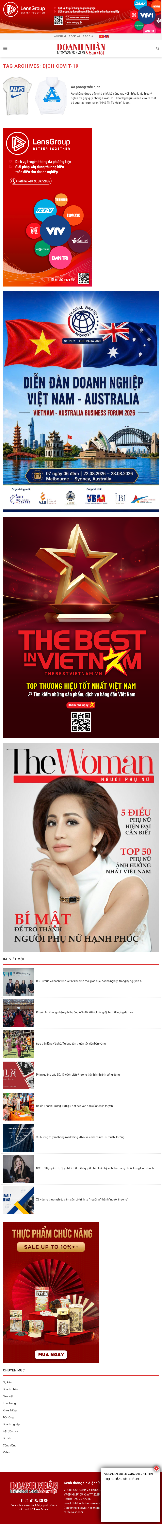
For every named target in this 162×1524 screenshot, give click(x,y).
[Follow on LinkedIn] (40, 1500)
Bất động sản (11, 1431)
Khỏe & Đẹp (10, 1410)
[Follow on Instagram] (26, 1500)
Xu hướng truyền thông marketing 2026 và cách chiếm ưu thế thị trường (80, 1137)
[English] (106, 36)
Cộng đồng (9, 1445)
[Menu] (5, 48)
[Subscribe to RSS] (36, 1500)
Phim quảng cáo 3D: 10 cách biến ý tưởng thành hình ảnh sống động (78, 1074)
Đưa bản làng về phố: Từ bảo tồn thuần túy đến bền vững (71, 1043)
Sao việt (8, 1396)
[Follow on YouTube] (45, 1500)
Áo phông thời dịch (85, 87)
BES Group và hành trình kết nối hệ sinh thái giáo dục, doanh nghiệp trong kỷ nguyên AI (89, 981)
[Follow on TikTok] (31, 1500)
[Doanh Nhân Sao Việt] (81, 48)
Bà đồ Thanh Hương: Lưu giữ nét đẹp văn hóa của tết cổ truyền (74, 1105)
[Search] (157, 48)
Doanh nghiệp (11, 1424)
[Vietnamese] (101, 36)
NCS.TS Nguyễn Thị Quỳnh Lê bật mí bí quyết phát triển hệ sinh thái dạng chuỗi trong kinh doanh (95, 1168)
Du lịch (7, 1438)
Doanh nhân (10, 1389)
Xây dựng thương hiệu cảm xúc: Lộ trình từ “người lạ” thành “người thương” (82, 1199)
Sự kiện (7, 1382)
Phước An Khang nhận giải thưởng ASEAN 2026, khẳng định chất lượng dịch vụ (85, 1012)
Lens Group (41, 1509)
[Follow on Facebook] (21, 1500)
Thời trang (9, 1403)
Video (6, 1452)
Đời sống (8, 1417)
